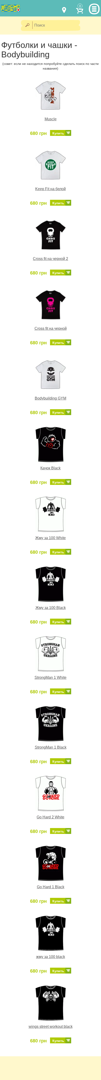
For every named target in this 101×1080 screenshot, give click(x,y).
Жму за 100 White (50, 538)
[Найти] (27, 25)
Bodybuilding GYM (50, 398)
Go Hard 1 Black (50, 887)
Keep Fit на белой (50, 189)
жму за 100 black (50, 957)
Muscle (51, 119)
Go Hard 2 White (50, 817)
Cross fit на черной (51, 328)
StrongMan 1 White (50, 677)
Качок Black (50, 468)
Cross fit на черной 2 (50, 259)
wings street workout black (51, 1027)
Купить (58, 133)
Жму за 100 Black (50, 608)
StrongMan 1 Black (50, 747)
